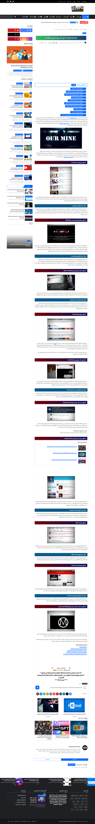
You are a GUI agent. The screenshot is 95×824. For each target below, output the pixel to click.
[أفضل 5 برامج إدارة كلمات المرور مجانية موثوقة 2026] (90, 782)
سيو (86, 804)
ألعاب (38, 17)
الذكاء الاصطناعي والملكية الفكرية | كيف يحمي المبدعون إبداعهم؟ (62, 446)
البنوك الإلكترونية (74, 795)
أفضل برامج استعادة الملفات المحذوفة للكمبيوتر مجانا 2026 (17, 210)
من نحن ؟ (23, 797)
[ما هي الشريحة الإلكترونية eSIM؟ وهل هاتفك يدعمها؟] (82, 454)
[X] (67, 694)
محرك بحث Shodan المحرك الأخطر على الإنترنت (77, 650)
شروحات (82, 804)
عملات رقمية (75, 804)
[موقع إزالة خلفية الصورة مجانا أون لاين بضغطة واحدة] (28, 115)
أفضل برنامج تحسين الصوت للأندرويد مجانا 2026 (16, 217)
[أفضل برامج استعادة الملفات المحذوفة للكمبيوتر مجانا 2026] (29, 211)
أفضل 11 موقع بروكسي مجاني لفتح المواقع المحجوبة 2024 (33, 800)
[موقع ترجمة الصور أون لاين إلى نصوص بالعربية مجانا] (28, 95)
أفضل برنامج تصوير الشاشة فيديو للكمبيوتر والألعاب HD (16, 168)
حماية (71, 17)
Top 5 (72, 809)
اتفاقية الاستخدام (21, 800)
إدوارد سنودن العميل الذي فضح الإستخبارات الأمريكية (75, 654)
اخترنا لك (28, 186)
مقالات (65, 17)
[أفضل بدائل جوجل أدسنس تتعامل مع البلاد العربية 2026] (29, 198)
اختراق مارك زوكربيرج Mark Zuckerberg (74, 94)
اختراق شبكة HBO (79, 109)
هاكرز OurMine (73, 118)
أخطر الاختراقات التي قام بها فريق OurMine (62, 29)
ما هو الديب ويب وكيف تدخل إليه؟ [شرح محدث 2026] (16, 126)
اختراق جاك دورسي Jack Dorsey (76, 100)
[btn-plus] (43, 43)
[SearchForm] (1, 17)
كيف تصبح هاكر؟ (83, 647)
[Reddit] (54, 694)
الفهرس (74, 1)
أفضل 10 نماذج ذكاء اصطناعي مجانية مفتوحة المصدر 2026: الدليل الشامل (21, 245)
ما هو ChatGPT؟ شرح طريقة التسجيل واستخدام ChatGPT (64, 459)
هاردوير (81, 809)
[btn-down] (40, 43)
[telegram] (13, 1)
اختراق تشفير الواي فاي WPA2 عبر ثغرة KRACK (76, 652)
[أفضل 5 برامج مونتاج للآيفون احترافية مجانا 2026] (29, 204)
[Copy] (37, 687)
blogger (75, 759)
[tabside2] (19, 186)
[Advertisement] (60, 65)
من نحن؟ (78, 1)
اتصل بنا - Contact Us (61, 1)
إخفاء (73, 85)
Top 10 (29, 241)
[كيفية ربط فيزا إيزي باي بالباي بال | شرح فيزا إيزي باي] (28, 157)
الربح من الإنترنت (84, 798)
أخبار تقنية (81, 795)
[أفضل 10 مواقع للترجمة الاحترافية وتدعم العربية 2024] (20, 55)
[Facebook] (70, 694)
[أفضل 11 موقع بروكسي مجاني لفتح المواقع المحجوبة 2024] (41, 799)
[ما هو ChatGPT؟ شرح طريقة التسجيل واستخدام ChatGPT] (82, 461)
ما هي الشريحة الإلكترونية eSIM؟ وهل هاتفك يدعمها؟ (65, 453)
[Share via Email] (37, 694)
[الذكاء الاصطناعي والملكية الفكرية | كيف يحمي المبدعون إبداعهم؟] (82, 448)
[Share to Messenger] (41, 694)
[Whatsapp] (44, 694)
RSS (8, 821)
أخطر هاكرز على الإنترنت (69, 157)
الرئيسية (85, 17)
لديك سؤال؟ (69, 1)
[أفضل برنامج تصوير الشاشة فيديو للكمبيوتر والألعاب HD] (28, 167)
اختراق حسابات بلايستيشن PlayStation (74, 103)
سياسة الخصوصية (21, 802)
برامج (78, 17)
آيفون (45, 17)
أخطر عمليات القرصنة (64, 123)
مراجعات (80, 807)
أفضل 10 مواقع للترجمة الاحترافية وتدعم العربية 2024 (22, 66)
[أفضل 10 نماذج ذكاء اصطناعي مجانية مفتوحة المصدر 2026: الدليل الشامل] (20, 237)
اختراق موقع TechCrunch (77, 112)
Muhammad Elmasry (74, 746)
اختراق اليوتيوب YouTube (77, 89)
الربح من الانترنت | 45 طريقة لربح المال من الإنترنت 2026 (15, 190)
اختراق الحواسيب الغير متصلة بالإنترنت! (78, 648)
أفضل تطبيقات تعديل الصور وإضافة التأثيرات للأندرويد (17, 149)
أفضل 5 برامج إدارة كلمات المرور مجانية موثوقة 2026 (78, 779)
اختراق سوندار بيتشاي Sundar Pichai (75, 106)
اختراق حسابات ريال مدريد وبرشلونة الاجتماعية (72, 115)
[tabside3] (11, 186)
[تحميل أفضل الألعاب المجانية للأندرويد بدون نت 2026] (66, 782)
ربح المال (32, 17)
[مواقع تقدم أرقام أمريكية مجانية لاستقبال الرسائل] (28, 85)
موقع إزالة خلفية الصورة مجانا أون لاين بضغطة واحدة (16, 116)
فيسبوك (85, 807)
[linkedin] (63, 694)
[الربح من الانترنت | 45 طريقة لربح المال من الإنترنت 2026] (29, 191)
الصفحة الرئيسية (84, 1)
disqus (47, 759)
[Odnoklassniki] (47, 694)
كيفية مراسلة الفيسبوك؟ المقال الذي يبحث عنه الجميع (16, 178)
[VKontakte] (50, 694)
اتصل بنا (12, 821)
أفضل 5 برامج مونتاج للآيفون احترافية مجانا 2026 (15, 203)
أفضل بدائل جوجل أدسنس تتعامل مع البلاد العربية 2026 (15, 197)
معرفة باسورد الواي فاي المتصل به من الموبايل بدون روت (16, 138)
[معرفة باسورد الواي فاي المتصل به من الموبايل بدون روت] (28, 136)
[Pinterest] (57, 694)
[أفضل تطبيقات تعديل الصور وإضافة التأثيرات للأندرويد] (28, 147)
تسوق (24, 17)
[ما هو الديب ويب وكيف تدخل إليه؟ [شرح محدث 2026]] (28, 125)
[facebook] (8, 1)
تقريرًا (55, 343)
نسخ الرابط (85, 687)
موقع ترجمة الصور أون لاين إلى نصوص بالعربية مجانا (16, 96)
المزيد (85, 21)
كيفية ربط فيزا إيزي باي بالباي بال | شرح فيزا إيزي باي (16, 158)
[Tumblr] (60, 694)
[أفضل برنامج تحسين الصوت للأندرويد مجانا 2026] (29, 218)
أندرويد (51, 17)
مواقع (86, 809)
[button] (32, 237)
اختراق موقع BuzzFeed (77, 97)
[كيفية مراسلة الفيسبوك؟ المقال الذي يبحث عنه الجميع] (28, 177)
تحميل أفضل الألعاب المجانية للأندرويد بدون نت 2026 (55, 779)
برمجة (57, 17)
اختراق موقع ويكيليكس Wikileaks (75, 92)
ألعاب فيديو (77, 798)
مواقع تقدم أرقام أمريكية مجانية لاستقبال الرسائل (17, 86)
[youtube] (10, 1)
